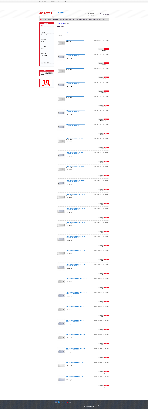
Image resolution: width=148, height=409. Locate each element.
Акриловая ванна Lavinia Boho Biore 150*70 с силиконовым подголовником (75, 209)
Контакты (53, 1)
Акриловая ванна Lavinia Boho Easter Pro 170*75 (76, 334)
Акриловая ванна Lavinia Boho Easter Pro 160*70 (76, 306)
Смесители (49, 19)
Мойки (103, 19)
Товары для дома (79, 19)
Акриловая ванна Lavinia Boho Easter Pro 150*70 (76, 278)
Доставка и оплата (43, 1)
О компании (59, 1)
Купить (106, 49)
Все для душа (72, 19)
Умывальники (65, 19)
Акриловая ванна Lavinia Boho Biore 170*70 (75, 250)
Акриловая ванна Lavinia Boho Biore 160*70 (75, 222)
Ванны (40, 19)
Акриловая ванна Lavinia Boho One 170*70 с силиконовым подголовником (75, 125)
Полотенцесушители (97, 19)
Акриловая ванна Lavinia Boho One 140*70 (75, 40)
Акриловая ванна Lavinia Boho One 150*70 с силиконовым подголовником (75, 83)
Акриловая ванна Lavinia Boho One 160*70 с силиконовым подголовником (75, 111)
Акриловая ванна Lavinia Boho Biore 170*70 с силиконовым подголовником (75, 265)
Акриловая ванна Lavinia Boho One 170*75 (75, 138)
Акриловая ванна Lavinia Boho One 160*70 (75, 96)
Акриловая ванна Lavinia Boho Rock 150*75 (75, 362)
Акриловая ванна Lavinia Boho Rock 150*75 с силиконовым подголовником (75, 377)
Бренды (64, 1)
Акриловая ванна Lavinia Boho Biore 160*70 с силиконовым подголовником (75, 237)
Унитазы (60, 19)
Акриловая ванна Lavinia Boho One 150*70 (75, 68)
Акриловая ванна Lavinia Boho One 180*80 (75, 166)
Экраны (44, 19)
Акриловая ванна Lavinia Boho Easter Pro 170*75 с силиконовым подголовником (76, 349)
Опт (49, 1)
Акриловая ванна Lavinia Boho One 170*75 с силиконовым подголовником (75, 153)
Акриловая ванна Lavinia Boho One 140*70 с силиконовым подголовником (75, 55)
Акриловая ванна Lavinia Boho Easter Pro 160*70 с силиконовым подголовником (76, 321)
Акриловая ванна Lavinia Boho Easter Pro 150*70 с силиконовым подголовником (76, 293)
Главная (59, 23)
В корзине (104, 12)
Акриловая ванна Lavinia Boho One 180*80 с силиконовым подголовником (75, 181)
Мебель (90, 19)
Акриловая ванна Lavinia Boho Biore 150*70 (75, 194)
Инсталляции (55, 19)
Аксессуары (85, 19)
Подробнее (101, 49)
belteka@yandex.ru (90, 406)
